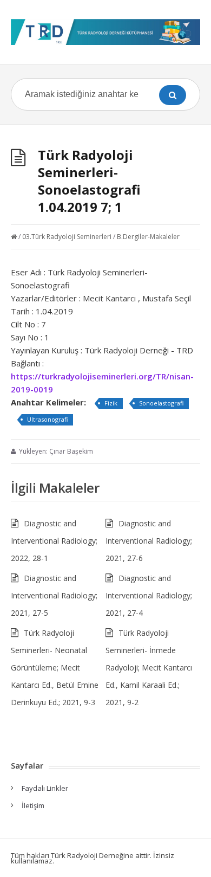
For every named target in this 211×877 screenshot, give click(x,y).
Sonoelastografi (161, 403)
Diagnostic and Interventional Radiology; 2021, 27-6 (149, 540)
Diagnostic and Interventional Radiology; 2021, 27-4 (149, 595)
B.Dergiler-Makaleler (148, 236)
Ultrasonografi (47, 419)
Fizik (110, 403)
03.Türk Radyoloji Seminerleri (66, 236)
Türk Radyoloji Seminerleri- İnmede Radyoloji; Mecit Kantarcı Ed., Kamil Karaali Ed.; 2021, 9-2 (149, 667)
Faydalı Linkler (45, 788)
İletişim (33, 805)
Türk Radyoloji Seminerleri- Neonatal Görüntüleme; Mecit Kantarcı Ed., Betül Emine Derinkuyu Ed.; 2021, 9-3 (54, 667)
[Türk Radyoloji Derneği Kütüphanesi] (105, 32)
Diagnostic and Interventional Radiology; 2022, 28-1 (54, 540)
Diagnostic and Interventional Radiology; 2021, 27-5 (54, 595)
